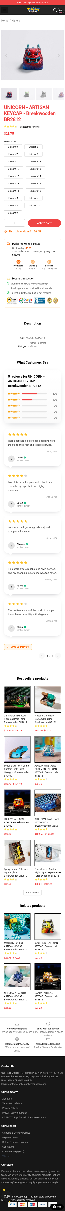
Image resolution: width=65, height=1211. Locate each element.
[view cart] (60, 10)
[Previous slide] (6, 55)
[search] (55, 10)
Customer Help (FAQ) (13, 1151)
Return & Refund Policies (15, 1142)
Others (16, 20)
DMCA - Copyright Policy (14, 1112)
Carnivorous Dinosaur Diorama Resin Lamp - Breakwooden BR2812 (15, 719)
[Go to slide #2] (27, 94)
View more (32, 892)
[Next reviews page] (58, 656)
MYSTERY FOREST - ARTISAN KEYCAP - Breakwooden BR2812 (15, 946)
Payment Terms (10, 1137)
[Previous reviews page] (42, 656)
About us (7, 1098)
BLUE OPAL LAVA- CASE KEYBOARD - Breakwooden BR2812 (46, 822)
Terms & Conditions (12, 1103)
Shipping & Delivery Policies (16, 1132)
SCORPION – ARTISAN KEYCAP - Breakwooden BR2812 (46, 946)
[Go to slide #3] (44, 94)
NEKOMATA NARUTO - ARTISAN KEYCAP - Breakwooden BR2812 (15, 996)
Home (4, 20)
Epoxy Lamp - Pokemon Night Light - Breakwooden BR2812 (16, 872)
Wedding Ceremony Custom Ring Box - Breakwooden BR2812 (46, 719)
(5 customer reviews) (29, 126)
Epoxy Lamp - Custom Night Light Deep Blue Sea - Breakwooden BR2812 (47, 872)
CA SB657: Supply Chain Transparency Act (24, 1117)
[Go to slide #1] (9, 94)
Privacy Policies (10, 1108)
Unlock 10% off (7, 1196)
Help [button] (59, 1207)
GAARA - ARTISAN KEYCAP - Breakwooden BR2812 (46, 996)
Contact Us (8, 1146)
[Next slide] (58, 55)
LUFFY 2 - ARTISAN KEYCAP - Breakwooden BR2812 (16, 822)
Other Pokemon (38, 343)
